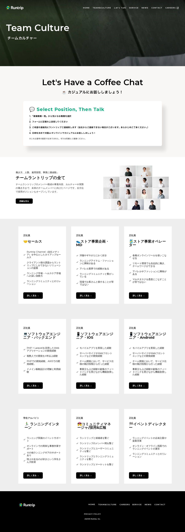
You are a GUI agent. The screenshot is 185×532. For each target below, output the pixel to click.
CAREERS (170, 8)
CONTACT (156, 8)
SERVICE (134, 8)
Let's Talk (120, 8)
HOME (86, 8)
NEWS (145, 8)
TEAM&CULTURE (102, 8)
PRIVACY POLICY (92, 514)
